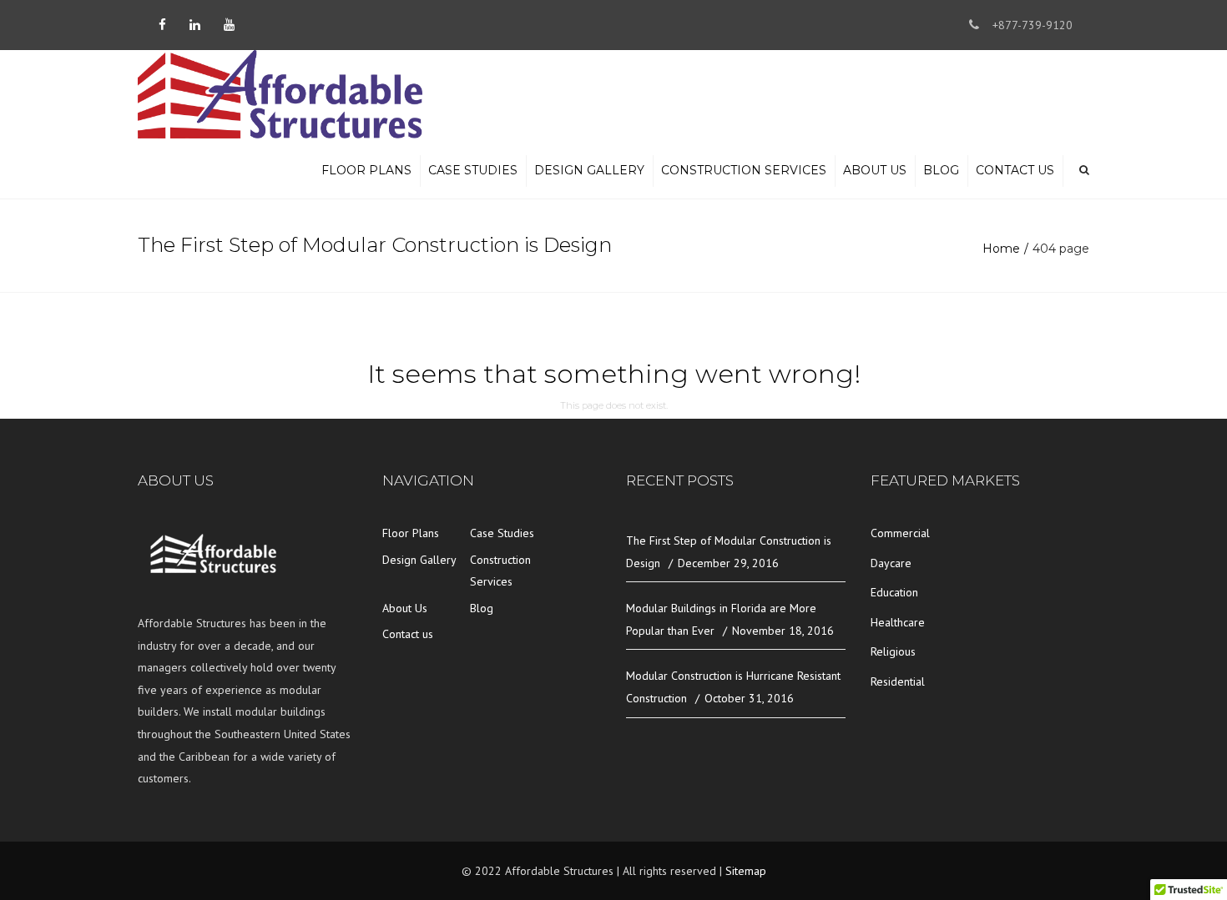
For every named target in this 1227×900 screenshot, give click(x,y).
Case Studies (473, 170)
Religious (893, 651)
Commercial (900, 533)
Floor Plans (366, 170)
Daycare (891, 563)
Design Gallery (589, 170)
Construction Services (743, 170)
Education (894, 592)
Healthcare (898, 622)
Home (1001, 248)
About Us (874, 170)
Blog (941, 170)
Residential (898, 681)
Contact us (1015, 170)
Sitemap (745, 870)
